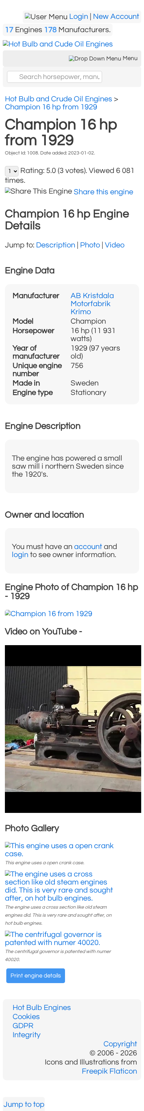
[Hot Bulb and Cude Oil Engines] (58, 44)
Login (78, 17)
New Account (116, 17)
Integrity (27, 1035)
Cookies (26, 1017)
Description (55, 245)
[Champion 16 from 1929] (48, 614)
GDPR (23, 1026)
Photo (90, 245)
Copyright (120, 1044)
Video (114, 245)
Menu (129, 58)
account (88, 547)
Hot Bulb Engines (42, 1008)
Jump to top (23, 1105)
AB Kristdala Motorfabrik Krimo (92, 304)
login (20, 555)
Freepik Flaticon (109, 1071)
